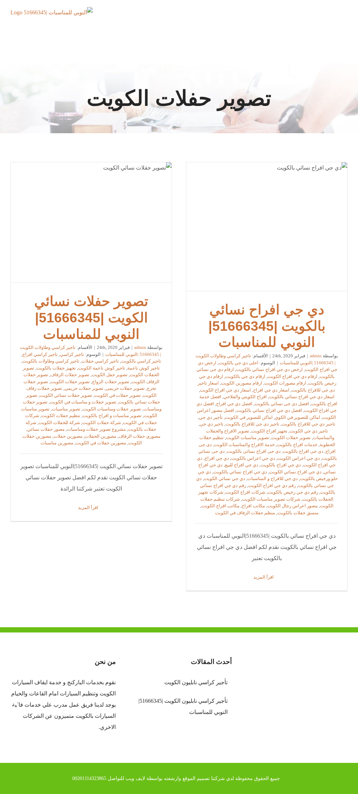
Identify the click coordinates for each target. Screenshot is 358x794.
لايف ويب (135, 778)
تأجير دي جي (211, 417)
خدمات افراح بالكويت (297, 444)
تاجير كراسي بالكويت (141, 361)
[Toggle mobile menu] (345, 19)
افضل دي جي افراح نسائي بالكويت (269, 410)
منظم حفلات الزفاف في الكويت (245, 512)
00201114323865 (89, 778)
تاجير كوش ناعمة (143, 368)
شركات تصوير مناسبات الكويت (271, 499)
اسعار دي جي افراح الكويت (225, 390)
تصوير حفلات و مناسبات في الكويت (83, 402)
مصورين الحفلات (100, 436)
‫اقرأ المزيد (264, 577)
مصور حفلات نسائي (46, 429)
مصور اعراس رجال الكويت (292, 505)
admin (316, 355)
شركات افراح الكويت (245, 492)
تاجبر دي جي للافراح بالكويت (308, 424)
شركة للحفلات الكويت (59, 422)
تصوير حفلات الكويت (291, 437)
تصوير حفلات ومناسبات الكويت (112, 409)
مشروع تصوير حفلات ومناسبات (96, 429)
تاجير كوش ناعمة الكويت (101, 368)
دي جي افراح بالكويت (280, 464)
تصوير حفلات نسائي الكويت (66, 395)
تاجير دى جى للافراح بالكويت (252, 424)
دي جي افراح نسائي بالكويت (240, 471)
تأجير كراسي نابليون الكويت (195, 682)
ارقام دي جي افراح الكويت (292, 376)
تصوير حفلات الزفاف (70, 374)
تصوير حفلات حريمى (125, 388)
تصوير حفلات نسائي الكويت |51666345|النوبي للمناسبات (91, 222)
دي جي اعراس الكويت (298, 458)
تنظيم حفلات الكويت (60, 415)
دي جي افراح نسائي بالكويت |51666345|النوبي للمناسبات (266, 226)
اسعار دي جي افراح (271, 390)
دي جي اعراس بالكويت (253, 458)
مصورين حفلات (68, 436)
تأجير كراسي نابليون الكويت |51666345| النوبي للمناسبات (182, 706)
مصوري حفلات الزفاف (139, 436)
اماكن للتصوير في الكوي (297, 417)
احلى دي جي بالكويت (238, 362)
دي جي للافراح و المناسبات (272, 478)
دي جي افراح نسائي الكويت (295, 471)
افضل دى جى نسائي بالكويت (282, 403)
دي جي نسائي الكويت (224, 478)
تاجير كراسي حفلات (100, 361)
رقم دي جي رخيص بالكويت (292, 492)
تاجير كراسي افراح (40, 354)
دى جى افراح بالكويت (303, 451)
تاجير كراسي (72, 354)
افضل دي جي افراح (234, 403)
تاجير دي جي (211, 424)
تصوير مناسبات (66, 409)
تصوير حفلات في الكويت (117, 395)
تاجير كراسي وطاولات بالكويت (50, 361)
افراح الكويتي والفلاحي (245, 396)
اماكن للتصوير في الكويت (249, 417)
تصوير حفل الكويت (110, 374)
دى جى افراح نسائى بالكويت (254, 451)
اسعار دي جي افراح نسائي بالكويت (302, 396)
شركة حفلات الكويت (101, 422)
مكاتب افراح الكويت (220, 505)
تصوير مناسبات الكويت (247, 437)
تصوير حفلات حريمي (83, 388)
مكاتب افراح (253, 505)
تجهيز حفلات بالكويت (56, 368)
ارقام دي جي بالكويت (245, 376)
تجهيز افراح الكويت (269, 431)
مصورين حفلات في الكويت (101, 442)
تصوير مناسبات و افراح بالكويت (112, 415)
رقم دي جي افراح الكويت (272, 485)
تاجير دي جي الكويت (308, 431)
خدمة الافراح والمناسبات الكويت (244, 444)
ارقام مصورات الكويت (285, 383)
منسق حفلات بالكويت (297, 512)
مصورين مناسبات (57, 442)
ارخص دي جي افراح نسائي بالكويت (269, 369)
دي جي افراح (217, 458)
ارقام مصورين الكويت (241, 383)
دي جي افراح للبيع (241, 464)
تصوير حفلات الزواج (110, 381)
